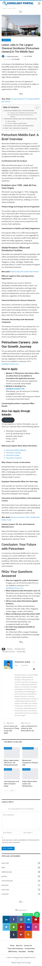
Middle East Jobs (28, 748)
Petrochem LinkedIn (13, 453)
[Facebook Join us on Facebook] (13, 919)
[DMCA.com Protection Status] (21, 959)
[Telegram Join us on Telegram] (28, 919)
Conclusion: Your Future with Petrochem (18, 126)
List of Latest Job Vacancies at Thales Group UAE (11, 728)
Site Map (31, 951)
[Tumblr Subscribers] (13, 934)
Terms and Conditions (15, 948)
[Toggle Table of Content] (35, 107)
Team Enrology (26, 963)
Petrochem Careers (20, 649)
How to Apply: (12, 121)
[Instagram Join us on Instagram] (21, 919)
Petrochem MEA (21, 651)
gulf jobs (4, 876)
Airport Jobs (5, 890)
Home (12, 945)
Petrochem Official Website (16, 450)
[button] (37, 915)
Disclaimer (22, 951)
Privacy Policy (30, 948)
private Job (5, 894)
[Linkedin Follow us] (6, 919)
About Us (19, 945)
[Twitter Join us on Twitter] (6, 927)
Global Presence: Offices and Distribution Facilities (21, 115)
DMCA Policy (12, 951)
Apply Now (8, 420)
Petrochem (9, 649)
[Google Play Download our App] (13, 927)
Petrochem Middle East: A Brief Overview (19, 111)
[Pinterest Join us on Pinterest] (21, 927)
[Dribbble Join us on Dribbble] (35, 927)
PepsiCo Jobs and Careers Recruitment (24, 271)
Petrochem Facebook (14, 458)
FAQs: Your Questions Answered (16, 128)
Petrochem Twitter (13, 455)
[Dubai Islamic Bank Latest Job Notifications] (30, 773)
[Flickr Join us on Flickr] (28, 927)
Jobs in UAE (6, 40)
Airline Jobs (5, 885)
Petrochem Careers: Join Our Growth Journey (20, 119)
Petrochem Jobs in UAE (9, 651)
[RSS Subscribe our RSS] (28, 934)
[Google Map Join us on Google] (21, 934)
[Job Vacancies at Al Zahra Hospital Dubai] (12, 773)
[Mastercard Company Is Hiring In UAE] (30, 752)
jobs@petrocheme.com (10, 364)
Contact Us (28, 945)
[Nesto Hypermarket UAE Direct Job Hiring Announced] (12, 752)
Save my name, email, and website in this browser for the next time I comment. (20, 841)
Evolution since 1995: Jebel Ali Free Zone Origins (23, 113)
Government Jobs (7, 881)
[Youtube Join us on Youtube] (35, 919)
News (3, 867)
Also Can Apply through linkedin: (17, 123)
